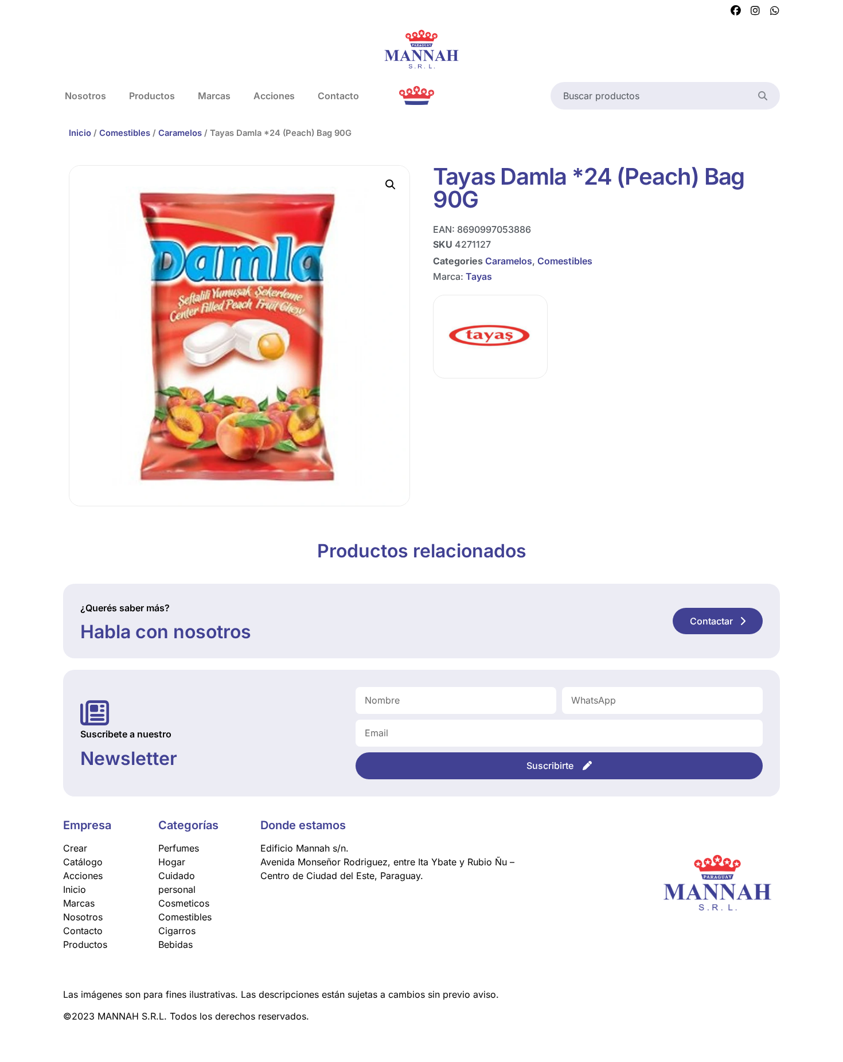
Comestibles (124, 133)
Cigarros (177, 930)
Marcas (214, 95)
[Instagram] (755, 11)
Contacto (338, 95)
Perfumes (178, 848)
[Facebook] (736, 11)
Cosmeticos (183, 903)
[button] (390, 184)
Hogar (171, 862)
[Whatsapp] (775, 11)
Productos (152, 95)
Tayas (479, 276)
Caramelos (180, 133)
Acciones (274, 95)
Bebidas (175, 944)
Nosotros (85, 95)
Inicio (80, 133)
